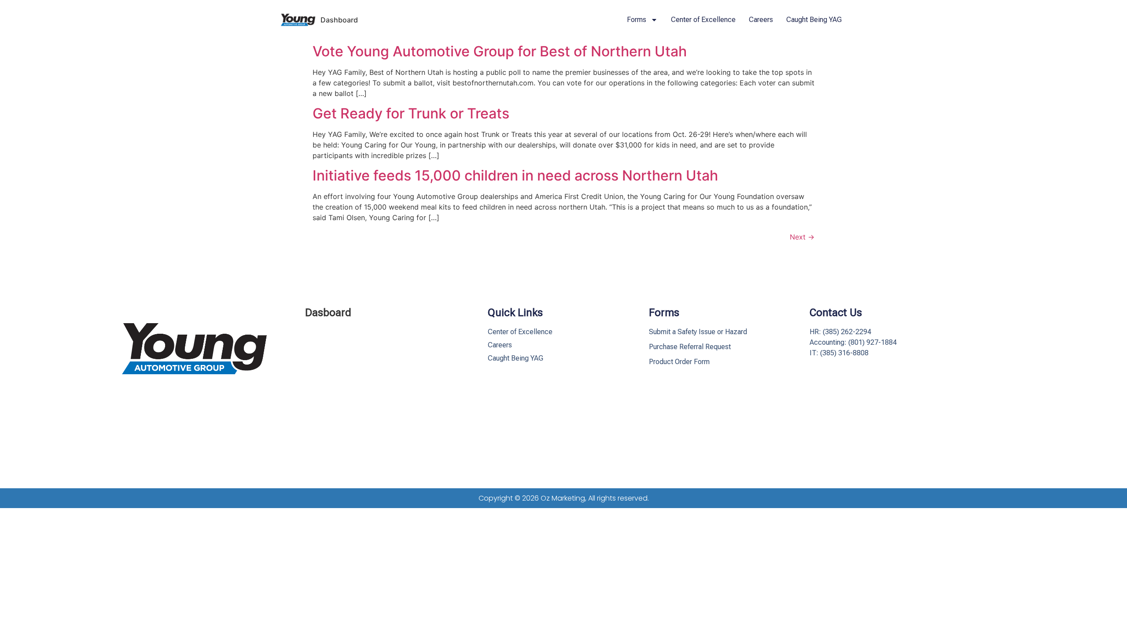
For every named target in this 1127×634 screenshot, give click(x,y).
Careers (761, 19)
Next (802, 236)
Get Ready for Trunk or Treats (411, 113)
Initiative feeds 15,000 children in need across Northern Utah (515, 175)
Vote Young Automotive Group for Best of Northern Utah (500, 51)
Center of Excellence (703, 19)
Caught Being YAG (814, 19)
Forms (636, 19)
